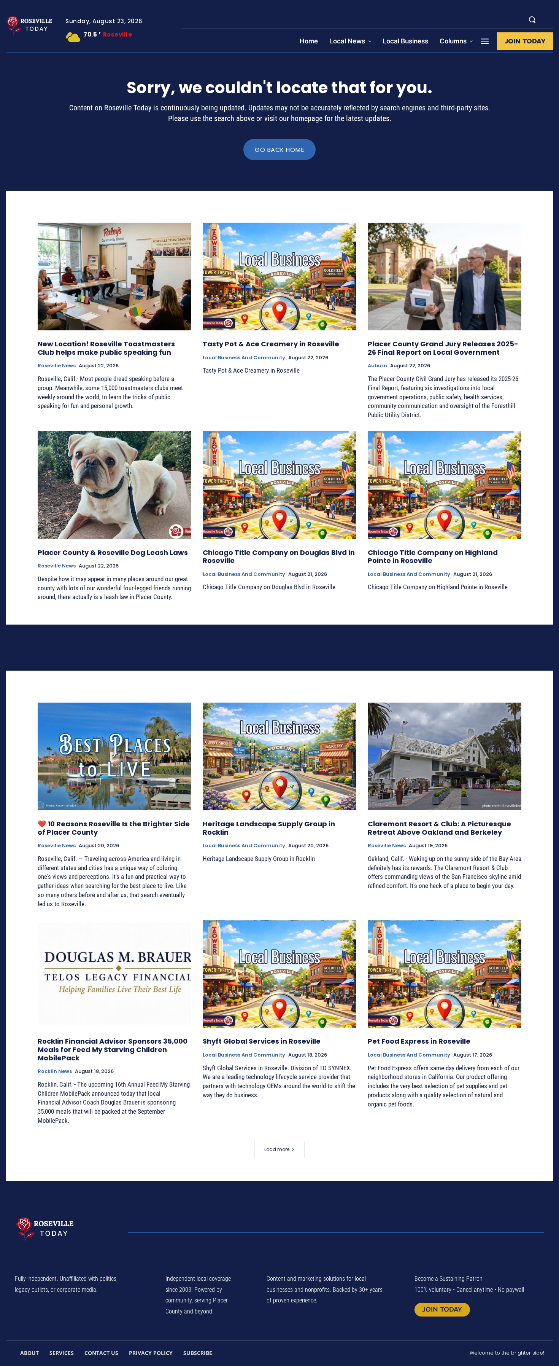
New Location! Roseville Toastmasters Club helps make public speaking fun (106, 348)
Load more (276, 1149)
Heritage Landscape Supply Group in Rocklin (269, 828)
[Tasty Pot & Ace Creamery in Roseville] (279, 276)
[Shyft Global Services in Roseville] (279, 974)
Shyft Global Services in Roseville (262, 1041)
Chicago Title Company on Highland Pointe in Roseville (433, 557)
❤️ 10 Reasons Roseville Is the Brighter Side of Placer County (114, 828)
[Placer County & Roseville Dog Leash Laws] (114, 485)
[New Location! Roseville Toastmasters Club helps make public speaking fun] (114, 276)
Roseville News (57, 366)
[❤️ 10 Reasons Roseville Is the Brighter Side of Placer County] (114, 756)
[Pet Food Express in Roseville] (444, 974)
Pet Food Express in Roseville (419, 1041)
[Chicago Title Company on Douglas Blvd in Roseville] (279, 485)
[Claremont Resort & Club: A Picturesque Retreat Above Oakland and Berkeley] (444, 756)
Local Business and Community (244, 358)
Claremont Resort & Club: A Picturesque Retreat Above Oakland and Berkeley (439, 828)
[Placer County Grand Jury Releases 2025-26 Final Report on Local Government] (444, 276)
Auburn (377, 366)
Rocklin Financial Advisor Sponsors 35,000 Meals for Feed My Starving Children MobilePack (112, 1049)
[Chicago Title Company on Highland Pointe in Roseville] (444, 485)
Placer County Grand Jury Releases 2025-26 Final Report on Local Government (443, 348)
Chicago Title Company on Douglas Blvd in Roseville (279, 557)
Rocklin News (55, 1071)
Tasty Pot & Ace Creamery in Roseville (271, 344)
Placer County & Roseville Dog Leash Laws (113, 552)
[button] (532, 19)
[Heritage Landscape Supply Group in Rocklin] (279, 756)
